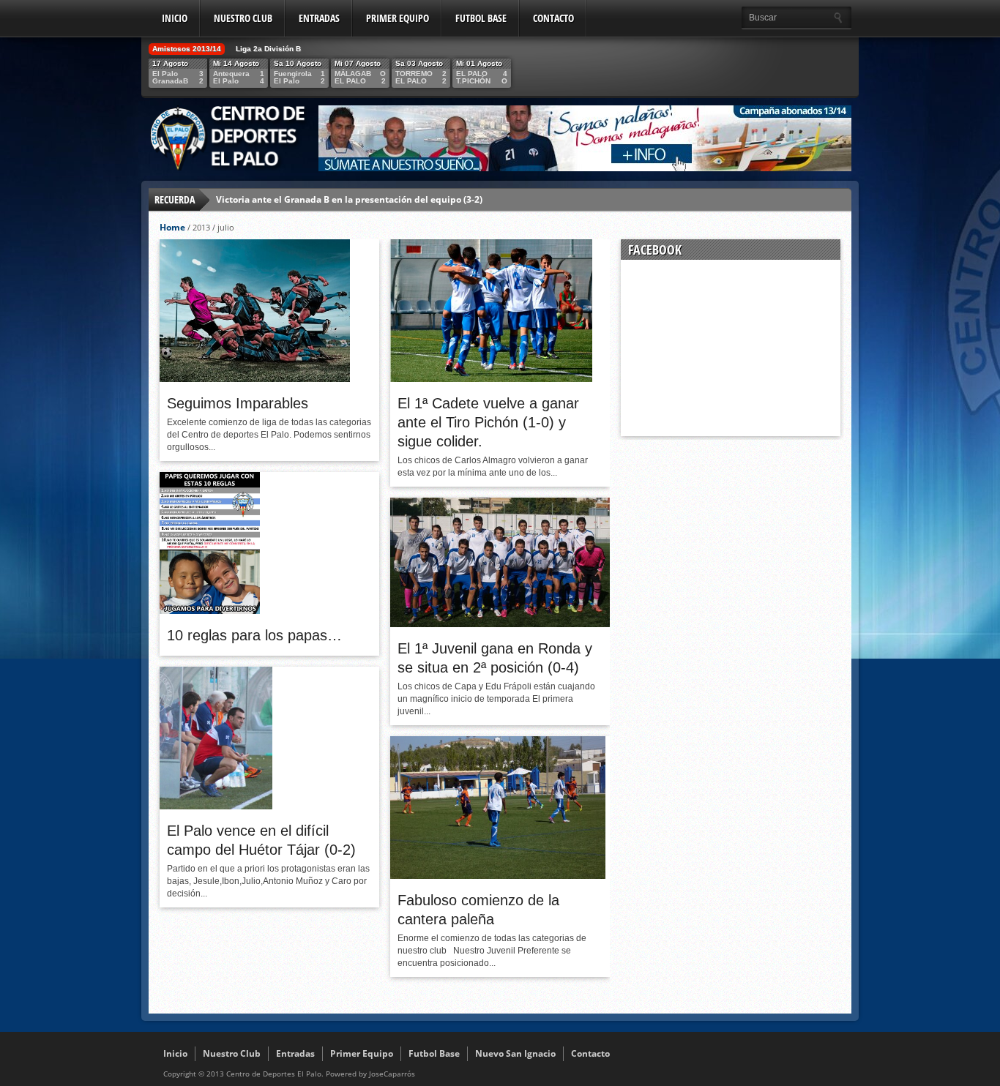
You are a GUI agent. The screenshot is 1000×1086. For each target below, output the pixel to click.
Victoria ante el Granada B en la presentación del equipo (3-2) (349, 199)
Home (172, 227)
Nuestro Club (243, 18)
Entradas (319, 18)
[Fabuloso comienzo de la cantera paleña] (497, 875)
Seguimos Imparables (237, 403)
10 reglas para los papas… (254, 635)
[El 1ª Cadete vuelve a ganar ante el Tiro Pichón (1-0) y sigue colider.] (491, 378)
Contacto (553, 18)
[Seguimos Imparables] (255, 378)
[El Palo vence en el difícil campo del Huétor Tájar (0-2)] (216, 806)
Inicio (174, 18)
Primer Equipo (397, 18)
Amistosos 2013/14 (186, 49)
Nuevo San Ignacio (515, 1053)
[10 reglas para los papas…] (210, 610)
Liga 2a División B (268, 49)
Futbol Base (481, 18)
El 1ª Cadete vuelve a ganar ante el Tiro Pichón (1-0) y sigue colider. (488, 422)
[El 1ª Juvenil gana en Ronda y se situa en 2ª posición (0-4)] (500, 623)
